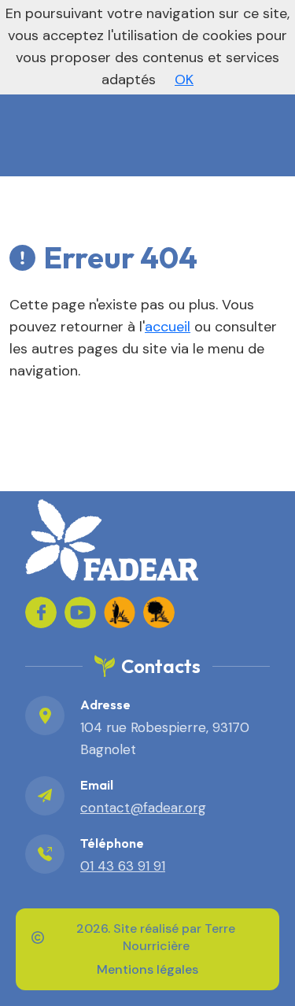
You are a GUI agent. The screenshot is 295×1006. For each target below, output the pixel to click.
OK (184, 79)
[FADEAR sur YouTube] (80, 612)
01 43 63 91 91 (122, 866)
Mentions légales (147, 969)
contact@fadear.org (143, 807)
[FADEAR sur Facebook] (41, 612)
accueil (167, 326)
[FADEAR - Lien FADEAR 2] (159, 612)
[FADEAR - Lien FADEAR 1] (119, 612)
